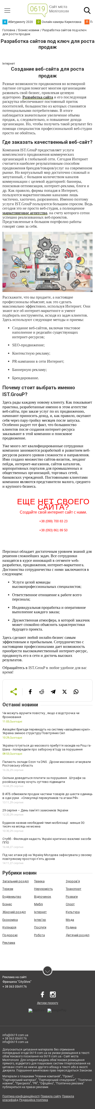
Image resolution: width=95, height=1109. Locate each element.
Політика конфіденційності (21, 1096)
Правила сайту (51, 1096)
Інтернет (40, 912)
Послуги (40, 927)
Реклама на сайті (14, 977)
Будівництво (11, 896)
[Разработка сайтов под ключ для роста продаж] (47, 262)
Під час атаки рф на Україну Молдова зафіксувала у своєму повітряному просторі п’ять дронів (47, 857)
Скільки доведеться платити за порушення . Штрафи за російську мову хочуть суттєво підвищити (44, 780)
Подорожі (10, 935)
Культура (73, 912)
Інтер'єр (40, 920)
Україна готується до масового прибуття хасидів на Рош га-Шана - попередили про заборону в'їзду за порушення (46, 747)
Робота (39, 935)
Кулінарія (9, 927)
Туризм (7, 889)
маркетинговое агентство (24, 213)
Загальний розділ (15, 881)
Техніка (39, 881)
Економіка (10, 920)
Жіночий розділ (14, 912)
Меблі (38, 904)
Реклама (8, 942)
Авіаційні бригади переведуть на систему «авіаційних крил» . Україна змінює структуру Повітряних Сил (47, 731)
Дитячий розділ (77, 935)
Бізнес (7, 904)
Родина (71, 927)
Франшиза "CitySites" (16, 981)
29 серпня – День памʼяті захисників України (35, 810)
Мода (70, 920)
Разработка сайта (37, 97)
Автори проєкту (47, 1003)
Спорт (70, 904)
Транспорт (73, 889)
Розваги (72, 896)
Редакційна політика (33, 1100)
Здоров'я (73, 881)
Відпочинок (42, 896)
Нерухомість (43, 889)
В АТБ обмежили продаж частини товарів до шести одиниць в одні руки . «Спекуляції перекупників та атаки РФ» (47, 796)
